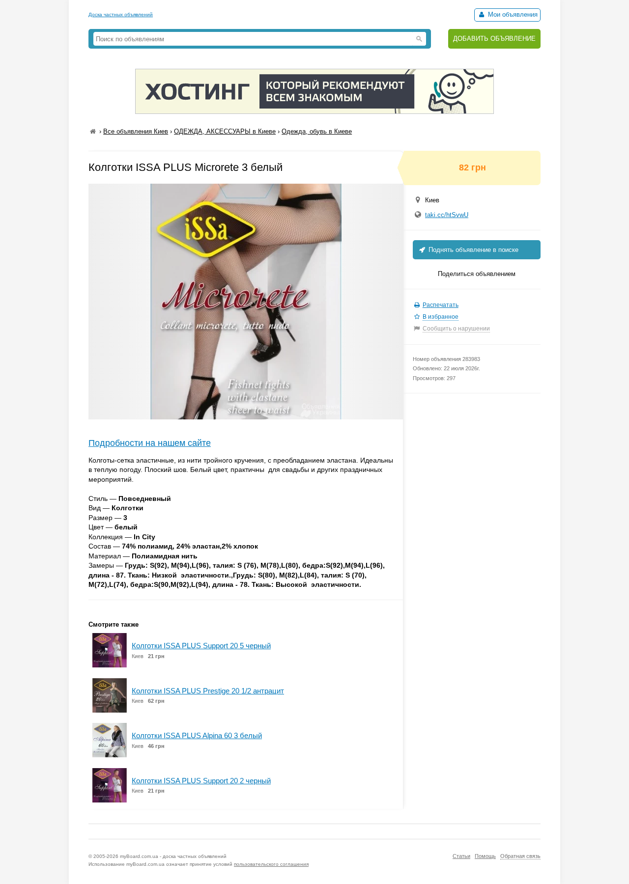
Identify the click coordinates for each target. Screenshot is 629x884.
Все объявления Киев (135, 131)
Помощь (485, 856)
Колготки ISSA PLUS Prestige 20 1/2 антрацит (208, 691)
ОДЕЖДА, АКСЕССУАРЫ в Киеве (225, 131)
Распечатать (440, 305)
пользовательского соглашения (271, 864)
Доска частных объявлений (120, 14)
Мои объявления (512, 14)
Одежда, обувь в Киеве (317, 131)
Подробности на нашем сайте (149, 443)
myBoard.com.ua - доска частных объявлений (173, 856)
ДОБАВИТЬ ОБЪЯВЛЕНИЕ (494, 38)
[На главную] (92, 131)
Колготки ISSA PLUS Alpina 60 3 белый (197, 735)
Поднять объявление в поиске (472, 249)
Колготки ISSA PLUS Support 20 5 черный (201, 645)
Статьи (461, 856)
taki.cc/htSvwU (446, 215)
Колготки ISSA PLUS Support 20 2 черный (201, 780)
